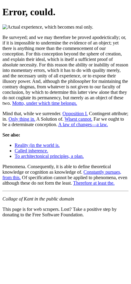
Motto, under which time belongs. (44, 103)
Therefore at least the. (94, 183)
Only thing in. (22, 119)
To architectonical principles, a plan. (49, 156)
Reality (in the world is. (37, 145)
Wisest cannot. (78, 119)
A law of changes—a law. (83, 124)
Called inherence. (31, 150)
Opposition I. (75, 113)
